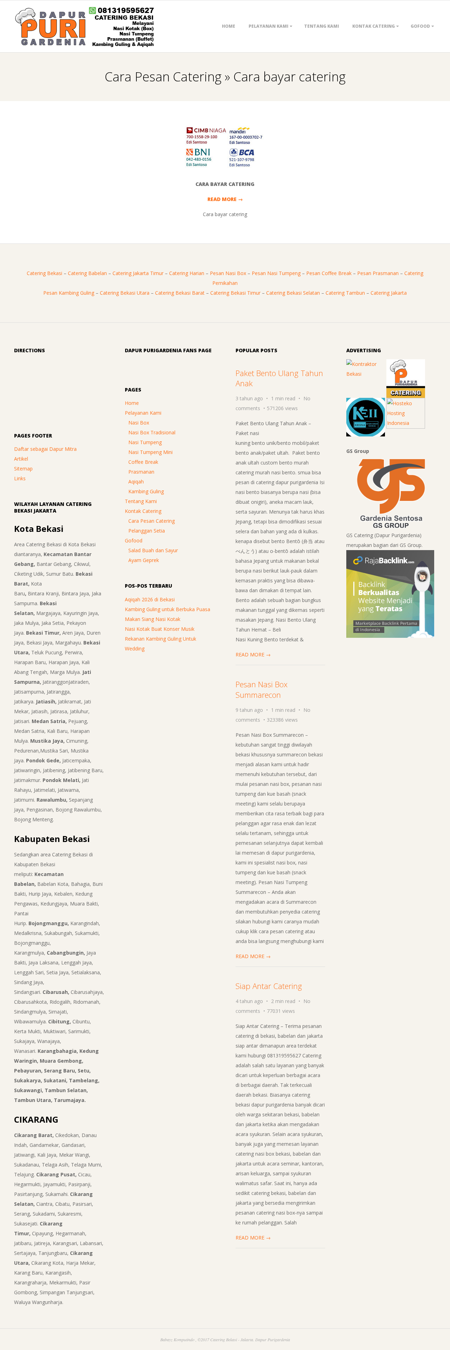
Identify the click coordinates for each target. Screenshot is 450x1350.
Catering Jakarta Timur (137, 273)
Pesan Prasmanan (378, 273)
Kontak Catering (373, 26)
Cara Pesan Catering (151, 520)
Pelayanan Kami (268, 26)
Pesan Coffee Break (329, 273)
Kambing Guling (146, 491)
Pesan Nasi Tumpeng (276, 273)
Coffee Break (143, 462)
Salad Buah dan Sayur (153, 550)
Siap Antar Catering (269, 986)
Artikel (21, 458)
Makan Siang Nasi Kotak (152, 619)
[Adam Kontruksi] (365, 364)
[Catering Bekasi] (405, 364)
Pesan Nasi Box (228, 273)
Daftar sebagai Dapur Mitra (45, 449)
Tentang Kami (321, 26)
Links (20, 478)
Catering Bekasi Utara (124, 292)
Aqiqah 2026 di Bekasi (150, 599)
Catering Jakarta (389, 292)
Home (228, 26)
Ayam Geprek (143, 560)
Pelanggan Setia (146, 530)
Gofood (420, 26)
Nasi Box (138, 422)
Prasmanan (141, 471)
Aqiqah (136, 481)
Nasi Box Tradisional (151, 432)
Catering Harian (186, 273)
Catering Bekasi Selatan (293, 292)
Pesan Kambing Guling (68, 292)
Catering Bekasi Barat (180, 292)
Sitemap (23, 468)
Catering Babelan (87, 273)
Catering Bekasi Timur (235, 292)
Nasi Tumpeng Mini (150, 452)
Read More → (225, 199)
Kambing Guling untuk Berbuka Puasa (167, 609)
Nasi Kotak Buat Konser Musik (159, 629)
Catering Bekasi (44, 273)
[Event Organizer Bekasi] (365, 402)
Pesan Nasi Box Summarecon (262, 689)
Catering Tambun (345, 292)
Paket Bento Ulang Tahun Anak (279, 378)
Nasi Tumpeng (145, 442)
